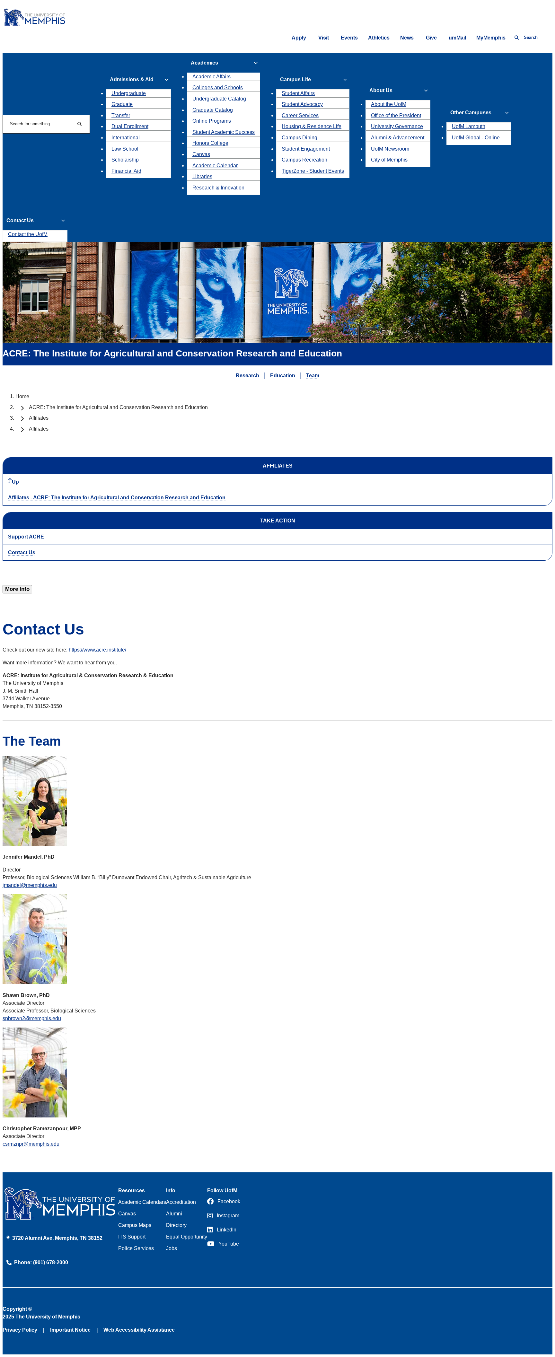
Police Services (136, 1248)
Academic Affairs (211, 76)
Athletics (379, 37)
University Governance (397, 126)
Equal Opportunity (186, 1236)
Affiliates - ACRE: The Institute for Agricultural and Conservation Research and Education (116, 497)
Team (312, 375)
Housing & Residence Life (311, 126)
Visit (323, 37)
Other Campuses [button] (470, 112)
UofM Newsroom (390, 149)
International (125, 137)
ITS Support (131, 1236)
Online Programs (211, 121)
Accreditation (181, 1202)
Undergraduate (128, 93)
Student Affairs (298, 93)
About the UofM (388, 104)
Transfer (120, 115)
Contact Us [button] (20, 220)
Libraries (202, 176)
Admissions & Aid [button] (132, 79)
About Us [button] (380, 90)
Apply (299, 37)
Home (22, 396)
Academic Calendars (142, 1202)
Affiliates (38, 418)
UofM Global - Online (476, 137)
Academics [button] (204, 63)
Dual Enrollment (129, 126)
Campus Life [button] (295, 79)
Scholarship (125, 159)
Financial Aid (126, 171)
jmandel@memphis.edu (30, 885)
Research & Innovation (218, 187)
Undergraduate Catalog (219, 98)
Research (247, 375)
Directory (176, 1225)
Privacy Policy (20, 1330)
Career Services (300, 115)
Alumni (174, 1213)
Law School (124, 149)
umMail (457, 37)
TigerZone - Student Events (313, 171)
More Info (17, 589)
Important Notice (70, 1330)
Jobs (171, 1248)
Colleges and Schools (217, 87)
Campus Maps (134, 1225)
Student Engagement (306, 149)
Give (431, 37)
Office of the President (396, 115)
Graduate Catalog (212, 110)
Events (349, 37)
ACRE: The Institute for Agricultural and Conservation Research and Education (118, 407)
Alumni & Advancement (397, 137)
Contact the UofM (28, 234)
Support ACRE (26, 536)
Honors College (210, 143)
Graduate (122, 104)
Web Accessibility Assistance (139, 1330)
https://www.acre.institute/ (97, 649)
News (407, 37)
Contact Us (21, 552)
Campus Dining (299, 137)
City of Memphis (389, 159)
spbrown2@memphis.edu (32, 1018)
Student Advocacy (302, 104)
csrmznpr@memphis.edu (31, 1144)
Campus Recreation (304, 159)
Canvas (201, 154)
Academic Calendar (215, 165)
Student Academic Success (223, 132)
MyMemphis (491, 37)
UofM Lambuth (468, 126)
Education (282, 375)
